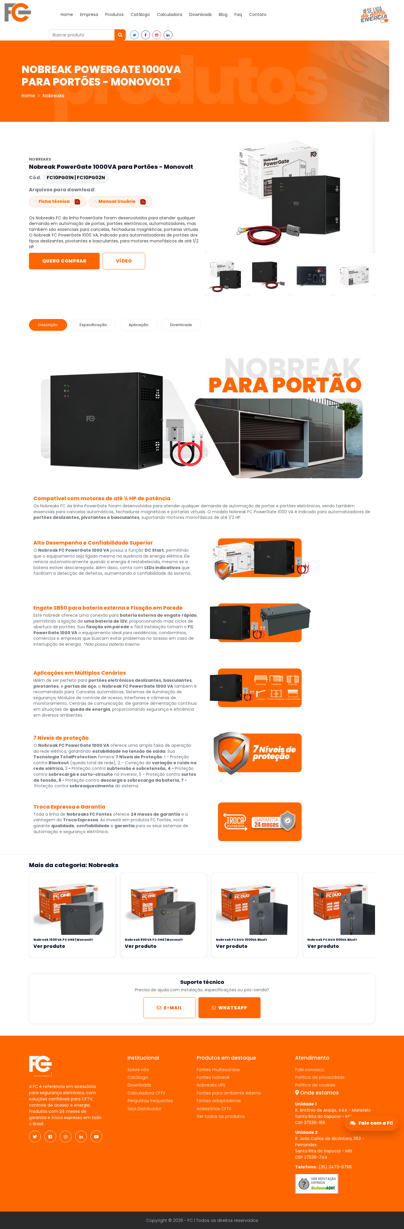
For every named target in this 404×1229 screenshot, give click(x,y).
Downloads (200, 14)
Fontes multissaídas (218, 1070)
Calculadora (169, 14)
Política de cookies (315, 1085)
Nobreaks (53, 96)
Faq (238, 14)
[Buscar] (120, 35)
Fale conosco (309, 1070)
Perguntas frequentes (150, 1101)
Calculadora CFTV (146, 1093)
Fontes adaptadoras (219, 1101)
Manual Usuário (116, 201)
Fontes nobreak (213, 1077)
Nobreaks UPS (211, 1085)
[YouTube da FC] (96, 1136)
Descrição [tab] (48, 325)
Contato (257, 14)
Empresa (89, 14)
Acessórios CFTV (214, 1109)
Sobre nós (138, 1070)
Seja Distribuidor (144, 1109)
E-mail (173, 1008)
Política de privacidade (320, 1077)
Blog (223, 14)
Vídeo (124, 261)
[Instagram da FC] (66, 1136)
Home (67, 14)
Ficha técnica (54, 201)
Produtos (114, 14)
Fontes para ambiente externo (229, 1093)
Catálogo (140, 14)
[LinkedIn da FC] (81, 1136)
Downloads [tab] (181, 325)
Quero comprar (64, 261)
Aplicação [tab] (138, 325)
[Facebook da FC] (50, 1136)
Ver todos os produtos (221, 1116)
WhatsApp (232, 1008)
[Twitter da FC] (35, 1136)
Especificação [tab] (93, 325)
